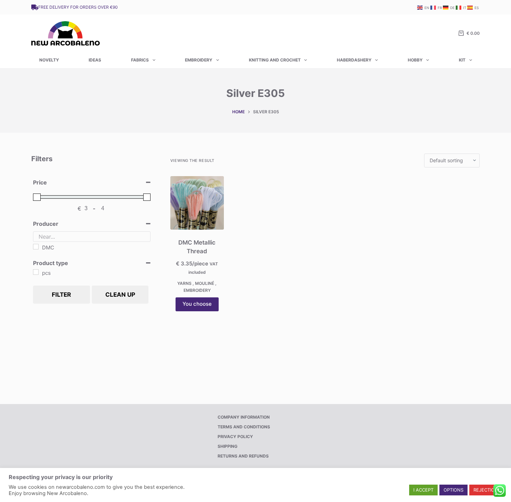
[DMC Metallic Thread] (197, 203)
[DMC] (36, 246)
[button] (423, 490)
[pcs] (36, 272)
